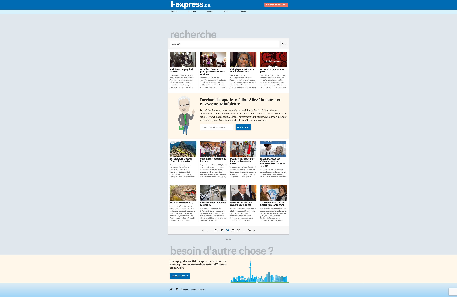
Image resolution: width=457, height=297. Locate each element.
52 (216, 230)
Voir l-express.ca (180, 276)
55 (233, 230)
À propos (184, 289)
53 (221, 230)
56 (238, 230)
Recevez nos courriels (276, 4)
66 (249, 230)
